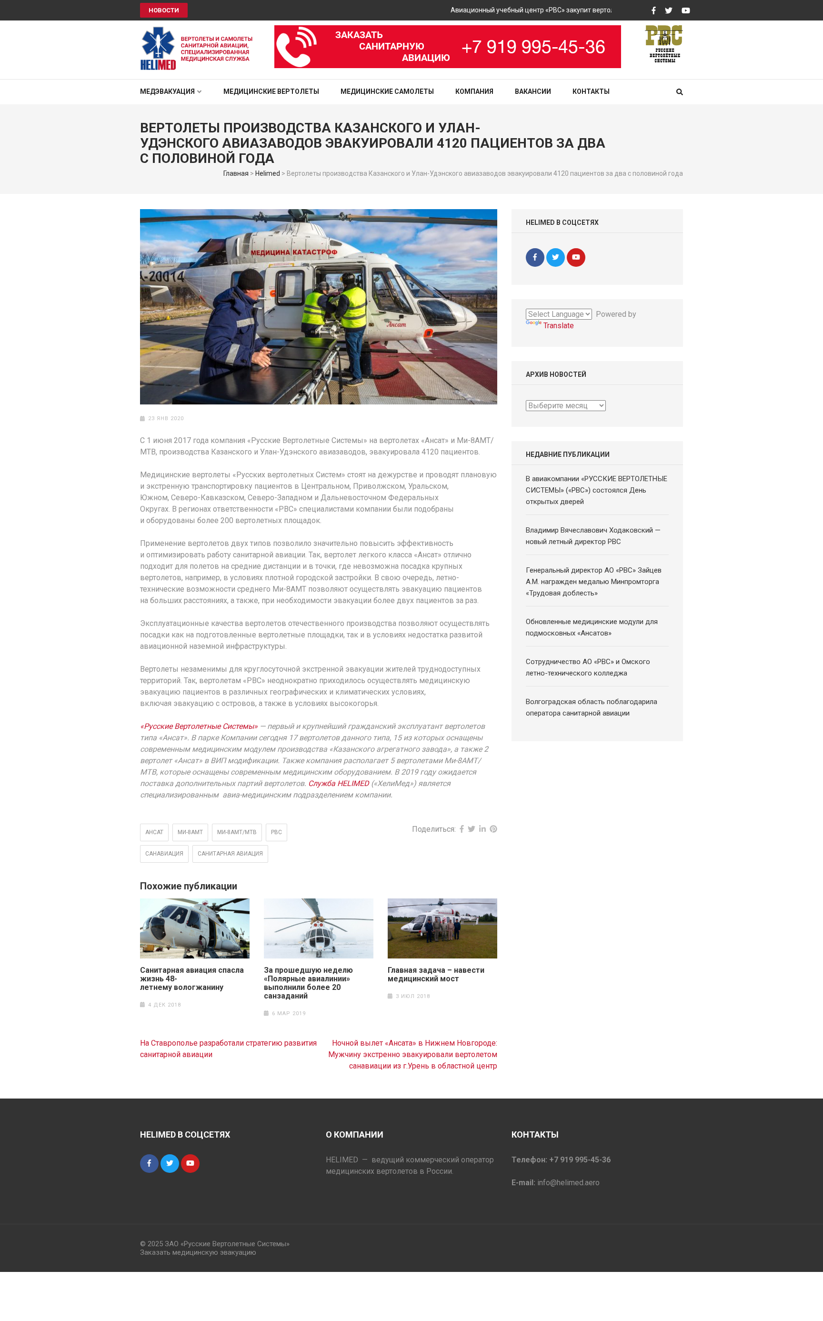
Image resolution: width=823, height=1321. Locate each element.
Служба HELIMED (338, 783)
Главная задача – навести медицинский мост (436, 974)
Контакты (591, 91)
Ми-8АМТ (190, 832)
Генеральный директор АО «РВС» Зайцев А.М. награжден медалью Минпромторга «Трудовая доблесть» (594, 581)
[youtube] (576, 257)
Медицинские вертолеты (271, 91)
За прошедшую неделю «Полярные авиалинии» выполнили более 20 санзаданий (308, 983)
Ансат (154, 832)
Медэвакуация (167, 91)
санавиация (164, 853)
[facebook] (535, 257)
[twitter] (555, 257)
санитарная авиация (230, 853)
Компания (474, 91)
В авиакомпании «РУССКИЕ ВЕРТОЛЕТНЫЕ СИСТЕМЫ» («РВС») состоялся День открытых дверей (596, 490)
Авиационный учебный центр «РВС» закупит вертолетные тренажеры (541, 10)
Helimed (267, 173)
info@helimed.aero (568, 1182)
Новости (164, 10)
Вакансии (533, 91)
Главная (236, 173)
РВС (276, 832)
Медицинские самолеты (387, 91)
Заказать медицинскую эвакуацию (198, 1252)
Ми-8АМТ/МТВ (237, 832)
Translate (558, 325)
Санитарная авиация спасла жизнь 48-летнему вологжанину (192, 979)
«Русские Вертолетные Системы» (199, 726)
